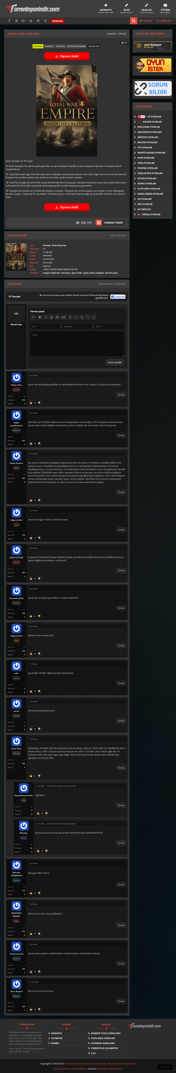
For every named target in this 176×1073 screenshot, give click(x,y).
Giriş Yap (165, 20)
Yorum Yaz (165, 1067)
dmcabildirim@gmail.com (110, 1068)
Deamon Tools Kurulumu (105, 1033)
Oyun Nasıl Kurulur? (102, 1038)
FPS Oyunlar (145, 147)
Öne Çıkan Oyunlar (149, 126)
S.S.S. (93, 1053)
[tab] (37, 46)
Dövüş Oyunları (147, 178)
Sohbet (54, 1043)
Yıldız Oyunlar (59, 245)
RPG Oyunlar (145, 204)
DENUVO (57, 21)
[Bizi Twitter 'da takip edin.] (16, 20)
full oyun (65, 272)
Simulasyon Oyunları (150, 173)
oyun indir (77, 272)
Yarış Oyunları (146, 162)
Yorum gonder (115, 362)
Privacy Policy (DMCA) (75, 1068)
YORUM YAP (93, 46)
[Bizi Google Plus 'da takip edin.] (23, 20)
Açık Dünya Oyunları (150, 132)
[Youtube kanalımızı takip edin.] (31, 20)
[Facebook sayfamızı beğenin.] (9, 20)
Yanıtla (121, 394)
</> (63, 317)
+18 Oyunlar (149, 116)
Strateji (47, 245)
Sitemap (59, 1068)
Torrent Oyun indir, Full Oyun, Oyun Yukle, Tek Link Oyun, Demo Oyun (100, 1063)
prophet (100, 272)
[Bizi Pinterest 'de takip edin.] (38, 20)
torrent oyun (111, 272)
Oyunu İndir (69, 56)
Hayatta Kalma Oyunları (152, 152)
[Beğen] (31, 403)
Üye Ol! (147, 20)
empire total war (51, 272)
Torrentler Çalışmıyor (104, 1048)
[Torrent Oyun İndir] (145, 1028)
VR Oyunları (145, 199)
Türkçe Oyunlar (150, 214)
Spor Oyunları (146, 157)
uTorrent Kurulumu (102, 1043)
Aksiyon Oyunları (148, 137)
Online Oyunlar (152, 121)
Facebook (56, 1038)
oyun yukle (89, 272)
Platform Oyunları (149, 188)
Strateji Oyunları (148, 168)
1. (82, 317)
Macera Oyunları (147, 142)
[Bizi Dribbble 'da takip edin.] (45, 20)
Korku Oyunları (147, 183)
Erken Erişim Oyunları (150, 193)
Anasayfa (56, 1033)
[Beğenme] (39, 403)
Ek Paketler (144, 209)
